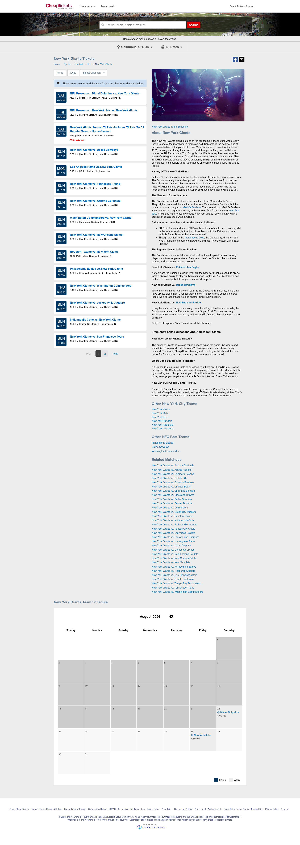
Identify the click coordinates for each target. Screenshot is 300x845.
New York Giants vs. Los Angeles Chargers (175, 537)
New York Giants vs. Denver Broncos (172, 503)
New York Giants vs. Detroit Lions (170, 507)
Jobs (143, 808)
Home (60, 72)
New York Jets (159, 417)
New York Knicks (161, 409)
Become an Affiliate (183, 808)
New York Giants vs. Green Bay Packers (174, 511)
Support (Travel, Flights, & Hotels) (46, 808)
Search (193, 25)
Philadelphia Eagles (187, 267)
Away (73, 72)
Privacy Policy (271, 808)
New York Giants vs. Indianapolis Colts (173, 520)
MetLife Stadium (192, 207)
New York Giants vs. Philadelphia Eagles (174, 566)
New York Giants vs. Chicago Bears (171, 486)
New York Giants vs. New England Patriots (175, 554)
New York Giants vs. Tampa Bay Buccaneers (176, 583)
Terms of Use (257, 808)
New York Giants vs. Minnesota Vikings (173, 549)
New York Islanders (162, 428)
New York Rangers (162, 420)
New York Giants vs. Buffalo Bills (169, 478)
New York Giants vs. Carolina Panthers (173, 482)
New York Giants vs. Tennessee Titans (173, 587)
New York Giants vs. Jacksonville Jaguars (174, 524)
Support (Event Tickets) (75, 808)
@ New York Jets (201, 735)
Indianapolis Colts (194, 237)
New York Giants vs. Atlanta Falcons (171, 469)
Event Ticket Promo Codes (236, 808)
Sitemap (284, 808)
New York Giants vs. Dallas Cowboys (172, 499)
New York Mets (160, 413)
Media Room (153, 808)
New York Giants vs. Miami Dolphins (171, 545)
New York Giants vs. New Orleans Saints (174, 558)
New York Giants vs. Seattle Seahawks (173, 579)
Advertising (167, 808)
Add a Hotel (200, 808)
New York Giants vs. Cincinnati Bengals (173, 490)
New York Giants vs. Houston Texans (172, 516)
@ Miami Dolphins (228, 712)
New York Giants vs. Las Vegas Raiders (173, 532)
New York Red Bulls (162, 424)
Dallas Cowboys (185, 284)
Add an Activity (215, 808)
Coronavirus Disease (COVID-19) (104, 808)
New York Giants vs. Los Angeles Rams (173, 541)
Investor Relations (130, 808)
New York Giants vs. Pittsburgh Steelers (173, 570)
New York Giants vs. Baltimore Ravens (173, 474)
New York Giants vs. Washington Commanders (177, 591)
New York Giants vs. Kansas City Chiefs (173, 528)
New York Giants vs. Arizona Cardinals (173, 465)
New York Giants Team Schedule (170, 126)
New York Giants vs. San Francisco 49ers (174, 575)
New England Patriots (189, 302)
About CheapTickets (19, 808)
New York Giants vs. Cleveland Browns (173, 494)
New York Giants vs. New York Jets (171, 562)
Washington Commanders (166, 451)
